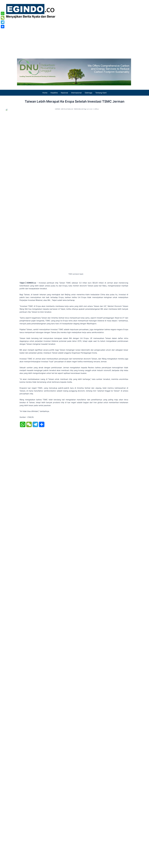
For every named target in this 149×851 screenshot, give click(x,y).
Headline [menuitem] (54, 93)
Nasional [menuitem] (64, 93)
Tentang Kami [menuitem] (101, 93)
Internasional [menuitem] (76, 93)
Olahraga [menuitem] (88, 93)
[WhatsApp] (2, 13)
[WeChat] (2, 18)
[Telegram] (2, 22)
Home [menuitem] (44, 93)
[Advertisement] (74, 38)
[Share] (2, 26)
